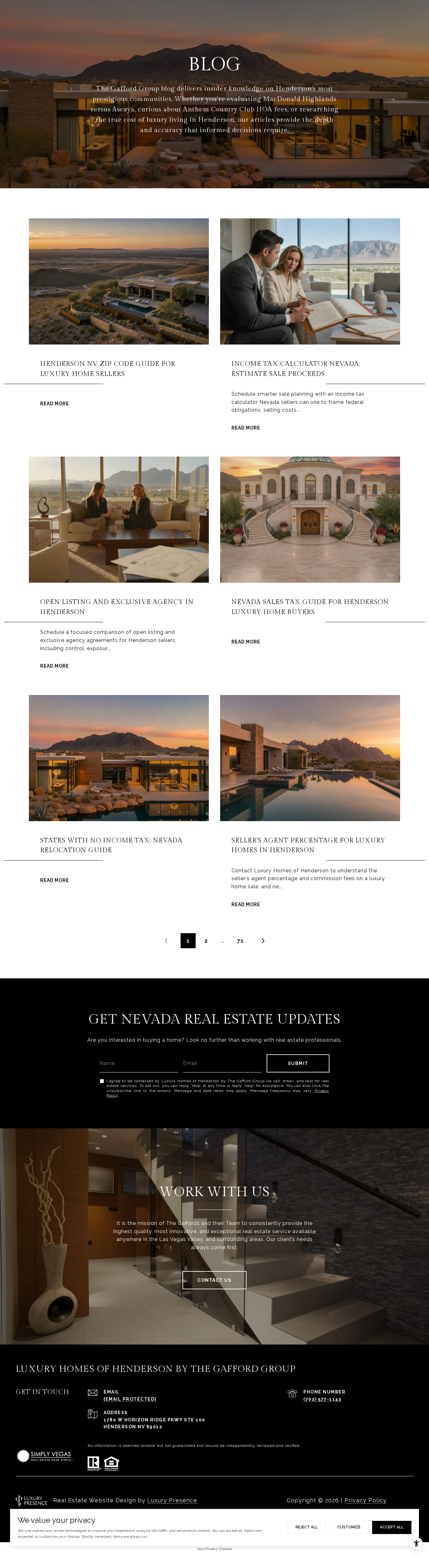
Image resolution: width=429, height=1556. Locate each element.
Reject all (307, 1527)
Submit (298, 1063)
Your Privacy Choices (214, 1549)
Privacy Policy (366, 1500)
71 (240, 941)
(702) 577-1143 (322, 1399)
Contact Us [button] (214, 1280)
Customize (349, 1527)
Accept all (392, 1527)
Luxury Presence (172, 1500)
